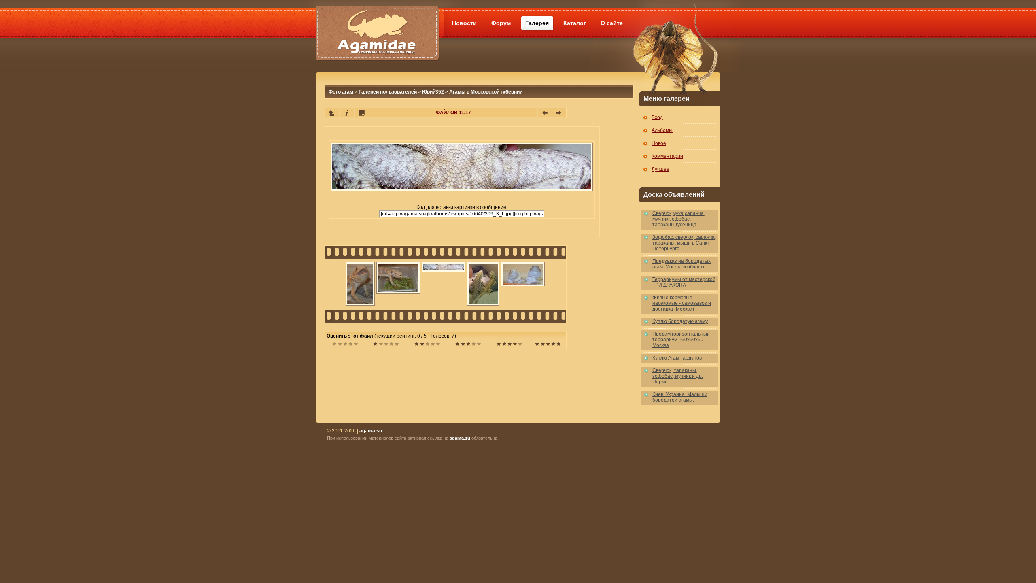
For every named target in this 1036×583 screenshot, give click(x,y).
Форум (501, 23)
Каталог (574, 23)
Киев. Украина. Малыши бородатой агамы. (679, 397)
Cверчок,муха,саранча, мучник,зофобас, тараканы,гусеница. (678, 219)
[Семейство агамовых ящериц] (377, 23)
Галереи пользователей (388, 92)
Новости (464, 23)
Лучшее (660, 169)
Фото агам (341, 92)
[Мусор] (345, 345)
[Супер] (548, 345)
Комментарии (667, 156)
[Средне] (427, 345)
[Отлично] (509, 345)
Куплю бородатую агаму (680, 321)
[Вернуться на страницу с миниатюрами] (332, 112)
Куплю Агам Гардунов (677, 358)
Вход (657, 117)
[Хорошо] (468, 345)
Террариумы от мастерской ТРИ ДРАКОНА (683, 282)
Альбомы (662, 130)
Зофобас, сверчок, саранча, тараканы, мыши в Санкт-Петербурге (684, 242)
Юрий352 (433, 92)
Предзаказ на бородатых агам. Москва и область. (681, 264)
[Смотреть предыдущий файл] (545, 112)
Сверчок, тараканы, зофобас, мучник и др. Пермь (677, 376)
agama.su (460, 438)
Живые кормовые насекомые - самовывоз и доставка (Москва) (681, 303)
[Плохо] (386, 345)
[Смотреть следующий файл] (559, 112)
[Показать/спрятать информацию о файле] (347, 112)
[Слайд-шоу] (362, 112)
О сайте (612, 23)
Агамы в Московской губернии (485, 92)
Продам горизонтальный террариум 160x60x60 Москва (681, 339)
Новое (659, 143)
